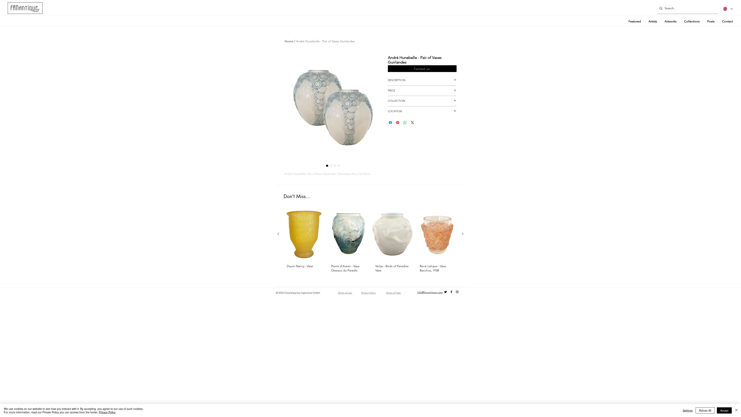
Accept (724, 410)
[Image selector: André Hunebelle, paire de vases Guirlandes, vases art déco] (327, 166)
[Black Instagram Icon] (457, 292)
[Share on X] (412, 122)
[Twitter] (445, 292)
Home (289, 41)
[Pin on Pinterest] (397, 122)
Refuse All (705, 410)
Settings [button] (688, 410)
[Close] (736, 410)
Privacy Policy (107, 412)
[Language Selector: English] (728, 9)
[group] (370, 243)
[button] (422, 68)
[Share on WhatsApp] (405, 122)
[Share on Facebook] (390, 122)
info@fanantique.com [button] (430, 292)
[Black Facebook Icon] (451, 292)
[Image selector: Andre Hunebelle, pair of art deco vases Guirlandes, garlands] (331, 166)
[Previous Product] (278, 233)
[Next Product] (462, 233)
